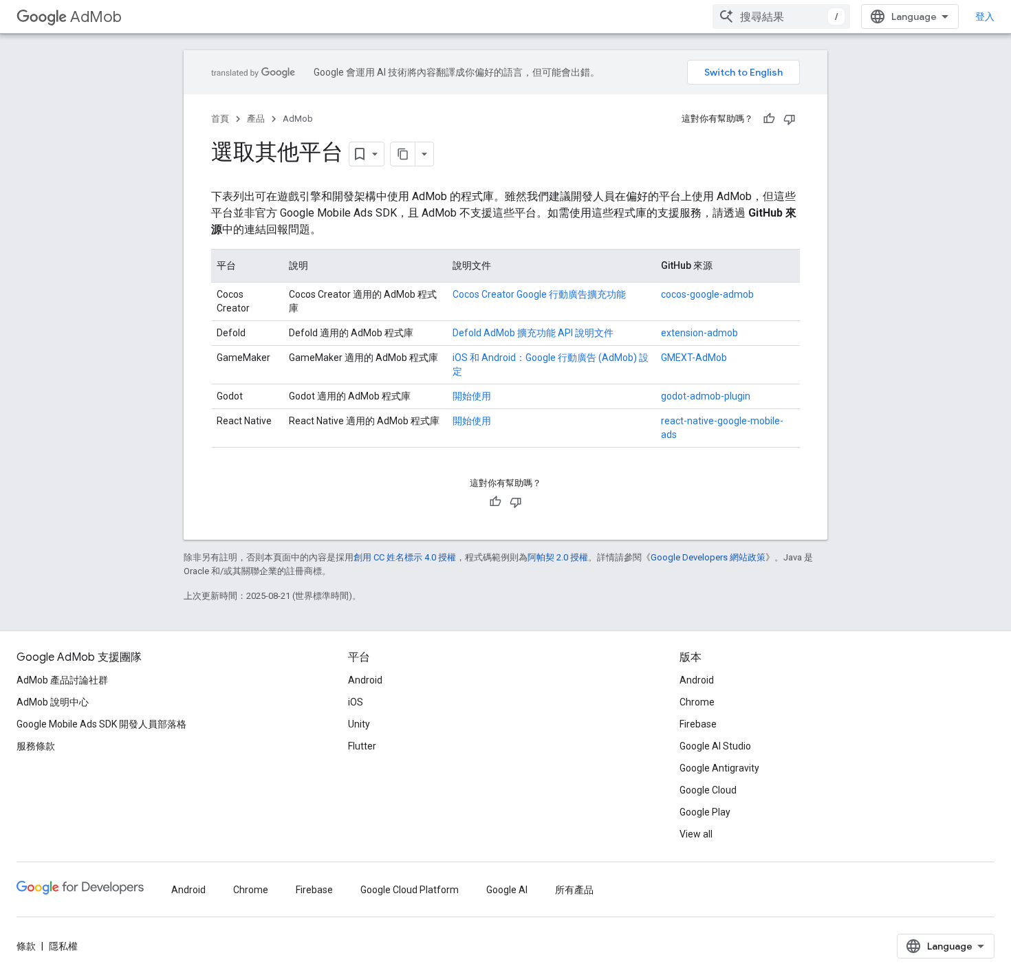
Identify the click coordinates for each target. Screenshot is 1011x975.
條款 (26, 946)
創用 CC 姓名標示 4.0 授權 (405, 557)
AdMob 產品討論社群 (62, 680)
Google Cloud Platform (409, 889)
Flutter (362, 746)
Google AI (507, 889)
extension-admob (699, 332)
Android (365, 680)
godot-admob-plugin (705, 396)
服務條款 (36, 746)
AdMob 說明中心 (53, 702)
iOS (355, 702)
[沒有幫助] (789, 119)
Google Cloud (708, 790)
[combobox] (781, 16)
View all (696, 834)
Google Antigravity (719, 768)
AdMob (96, 17)
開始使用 (472, 396)
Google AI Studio (715, 746)
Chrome (697, 702)
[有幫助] (769, 119)
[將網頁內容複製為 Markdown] (403, 154)
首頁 (220, 118)
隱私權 (63, 946)
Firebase (698, 724)
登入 (984, 16)
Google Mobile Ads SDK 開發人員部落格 (101, 724)
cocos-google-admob (707, 294)
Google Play (705, 812)
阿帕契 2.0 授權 (558, 557)
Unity (359, 724)
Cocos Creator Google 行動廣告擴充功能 (539, 294)
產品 (256, 118)
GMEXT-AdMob (694, 357)
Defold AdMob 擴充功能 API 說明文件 (533, 332)
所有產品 (574, 889)
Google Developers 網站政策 (708, 557)
